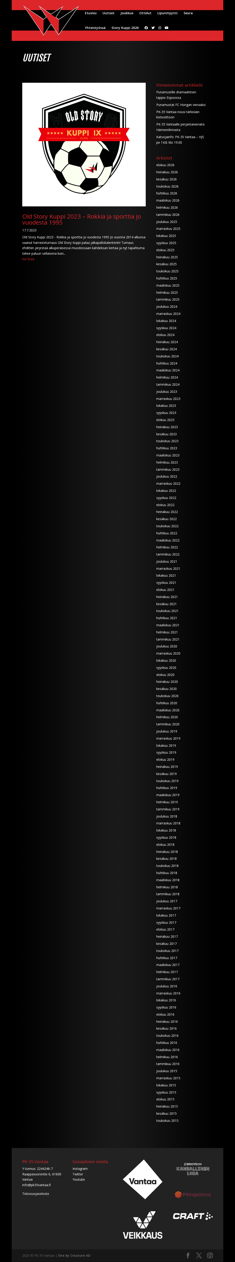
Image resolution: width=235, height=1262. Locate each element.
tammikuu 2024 (167, 384)
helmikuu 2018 (167, 887)
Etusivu (91, 13)
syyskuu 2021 (166, 582)
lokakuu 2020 (166, 660)
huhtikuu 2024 (166, 363)
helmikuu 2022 (167, 547)
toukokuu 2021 (167, 611)
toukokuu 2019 (167, 781)
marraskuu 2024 (168, 313)
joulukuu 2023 (166, 391)
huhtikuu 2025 (166, 278)
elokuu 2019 (165, 759)
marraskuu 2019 (168, 738)
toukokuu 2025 (167, 271)
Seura (188, 13)
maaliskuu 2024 (167, 370)
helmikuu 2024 (167, 377)
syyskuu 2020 (166, 667)
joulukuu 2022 (166, 476)
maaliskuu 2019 (167, 795)
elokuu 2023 (165, 420)
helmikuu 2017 (167, 972)
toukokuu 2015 (167, 1120)
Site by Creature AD (74, 1255)
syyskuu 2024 (166, 328)
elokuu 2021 (165, 589)
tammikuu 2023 (167, 469)
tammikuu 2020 (167, 724)
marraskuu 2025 (168, 228)
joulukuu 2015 (166, 1071)
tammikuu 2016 (167, 1064)
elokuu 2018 (165, 844)
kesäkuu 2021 (166, 604)
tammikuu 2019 (167, 809)
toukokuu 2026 (167, 186)
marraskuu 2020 (168, 653)
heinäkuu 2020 (167, 681)
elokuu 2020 (165, 674)
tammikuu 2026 (167, 214)
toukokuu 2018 (167, 865)
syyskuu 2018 (166, 837)
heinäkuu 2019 (167, 766)
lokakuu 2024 (166, 321)
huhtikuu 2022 (166, 533)
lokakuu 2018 (166, 830)
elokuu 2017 (165, 929)
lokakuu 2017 (166, 915)
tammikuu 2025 (167, 299)
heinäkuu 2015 (167, 1106)
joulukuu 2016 (166, 986)
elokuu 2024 (165, 335)
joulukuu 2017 (166, 901)
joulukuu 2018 (166, 816)
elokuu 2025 (165, 250)
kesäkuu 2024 (166, 349)
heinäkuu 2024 (167, 342)
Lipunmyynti (167, 13)
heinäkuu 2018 (167, 851)
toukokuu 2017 (167, 951)
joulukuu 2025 (166, 221)
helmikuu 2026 (167, 207)
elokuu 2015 (165, 1099)
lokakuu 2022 (166, 490)
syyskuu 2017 (166, 922)
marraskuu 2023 (168, 398)
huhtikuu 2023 (166, 448)
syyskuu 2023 (166, 412)
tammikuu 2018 (167, 894)
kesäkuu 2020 (166, 689)
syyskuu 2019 (166, 752)
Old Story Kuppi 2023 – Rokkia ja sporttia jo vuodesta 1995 (81, 219)
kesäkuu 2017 (166, 943)
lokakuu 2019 (166, 745)
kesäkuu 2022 (166, 519)
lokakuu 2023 (166, 405)
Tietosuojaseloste (35, 1193)
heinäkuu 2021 (167, 597)
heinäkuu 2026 (167, 172)
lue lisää (28, 259)
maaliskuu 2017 (167, 965)
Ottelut (145, 13)
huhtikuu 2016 (166, 1042)
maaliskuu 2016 (167, 1050)
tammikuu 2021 (167, 639)
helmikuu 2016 (167, 1057)
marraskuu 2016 (168, 993)
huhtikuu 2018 (166, 873)
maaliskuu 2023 (167, 455)
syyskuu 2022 (166, 498)
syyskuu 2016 (166, 1007)
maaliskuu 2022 (167, 540)
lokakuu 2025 (166, 236)
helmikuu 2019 (167, 802)
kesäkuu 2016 (166, 1028)
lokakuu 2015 (166, 1085)
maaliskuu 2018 (167, 880)
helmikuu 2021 (167, 632)
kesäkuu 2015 (166, 1113)
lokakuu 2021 (166, 575)
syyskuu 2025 (166, 243)
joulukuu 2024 (166, 306)
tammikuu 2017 (167, 979)
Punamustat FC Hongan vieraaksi (181, 105)
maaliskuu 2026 (167, 200)
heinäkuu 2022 (167, 512)
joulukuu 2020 (166, 646)
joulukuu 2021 (166, 561)
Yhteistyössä (95, 28)
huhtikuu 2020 (166, 703)
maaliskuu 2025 (167, 285)
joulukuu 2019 (166, 731)
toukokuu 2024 (167, 356)
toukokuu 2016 (167, 1035)
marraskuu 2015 (168, 1078)
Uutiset (109, 13)
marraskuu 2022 (168, 483)
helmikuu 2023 (167, 462)
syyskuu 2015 (166, 1092)
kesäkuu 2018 (166, 858)
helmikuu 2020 (167, 717)
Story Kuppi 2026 (125, 28)
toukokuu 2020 (167, 696)
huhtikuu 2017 (166, 958)
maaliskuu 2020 (167, 710)
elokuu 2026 (165, 165)
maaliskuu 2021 (167, 625)
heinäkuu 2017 (167, 936)
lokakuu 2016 (166, 1000)
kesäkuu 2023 (166, 434)
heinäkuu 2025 (167, 257)
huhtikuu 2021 (166, 618)
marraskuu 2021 (168, 568)
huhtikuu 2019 (166, 788)
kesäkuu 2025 (166, 264)
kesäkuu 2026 (166, 179)
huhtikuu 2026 (166, 193)
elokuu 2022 (165, 505)
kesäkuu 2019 (166, 774)
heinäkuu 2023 (167, 427)
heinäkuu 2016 (167, 1021)
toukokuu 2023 (167, 441)
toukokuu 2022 (167, 526)
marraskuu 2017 (168, 908)
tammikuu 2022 (167, 554)
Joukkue (126, 13)
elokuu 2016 (165, 1014)
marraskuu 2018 (168, 823)
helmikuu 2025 (167, 292)
